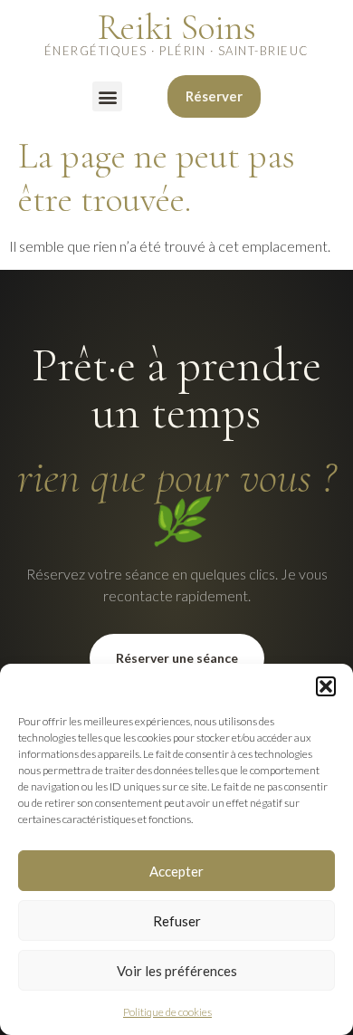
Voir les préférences (177, 971)
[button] (326, 686)
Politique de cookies (167, 1012)
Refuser (177, 921)
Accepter (176, 871)
